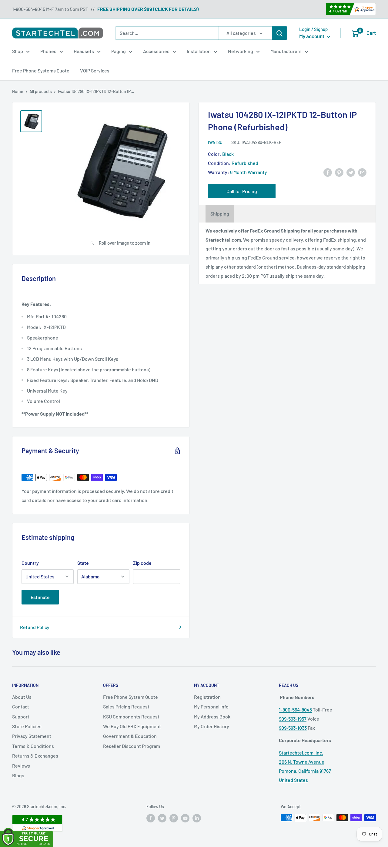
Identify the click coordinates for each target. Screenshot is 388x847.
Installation (199, 51)
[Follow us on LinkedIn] (196, 818)
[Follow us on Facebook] (150, 818)
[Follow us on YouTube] (185, 818)
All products (40, 91)
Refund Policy (34, 627)
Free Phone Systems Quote (40, 70)
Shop (17, 51)
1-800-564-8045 (295, 709)
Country (30, 563)
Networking (240, 51)
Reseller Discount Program (131, 746)
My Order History (211, 726)
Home (17, 91)
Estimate (40, 597)
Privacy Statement (31, 736)
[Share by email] (362, 172)
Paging (118, 51)
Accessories (156, 51)
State (83, 563)
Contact (20, 706)
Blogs (18, 775)
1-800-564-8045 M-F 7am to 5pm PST (50, 9)
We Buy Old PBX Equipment (132, 726)
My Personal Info (211, 706)
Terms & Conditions (33, 746)
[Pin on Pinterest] (339, 172)
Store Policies (27, 726)
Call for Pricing (241, 191)
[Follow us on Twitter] (162, 818)
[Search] (279, 33)
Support (20, 716)
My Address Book (212, 716)
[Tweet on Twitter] (350, 172)
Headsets (84, 51)
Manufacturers (286, 51)
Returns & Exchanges (35, 755)
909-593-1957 (292, 718)
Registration (207, 697)
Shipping (219, 213)
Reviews (21, 765)
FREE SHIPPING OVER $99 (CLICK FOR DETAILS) (148, 9)
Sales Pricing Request (126, 706)
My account (312, 36)
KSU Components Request (131, 716)
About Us (22, 697)
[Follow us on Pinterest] (173, 818)
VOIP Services (94, 70)
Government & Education (130, 736)
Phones (48, 51)
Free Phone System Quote (130, 697)
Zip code (142, 563)
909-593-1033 (293, 728)
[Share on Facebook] (327, 172)
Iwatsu (215, 142)
